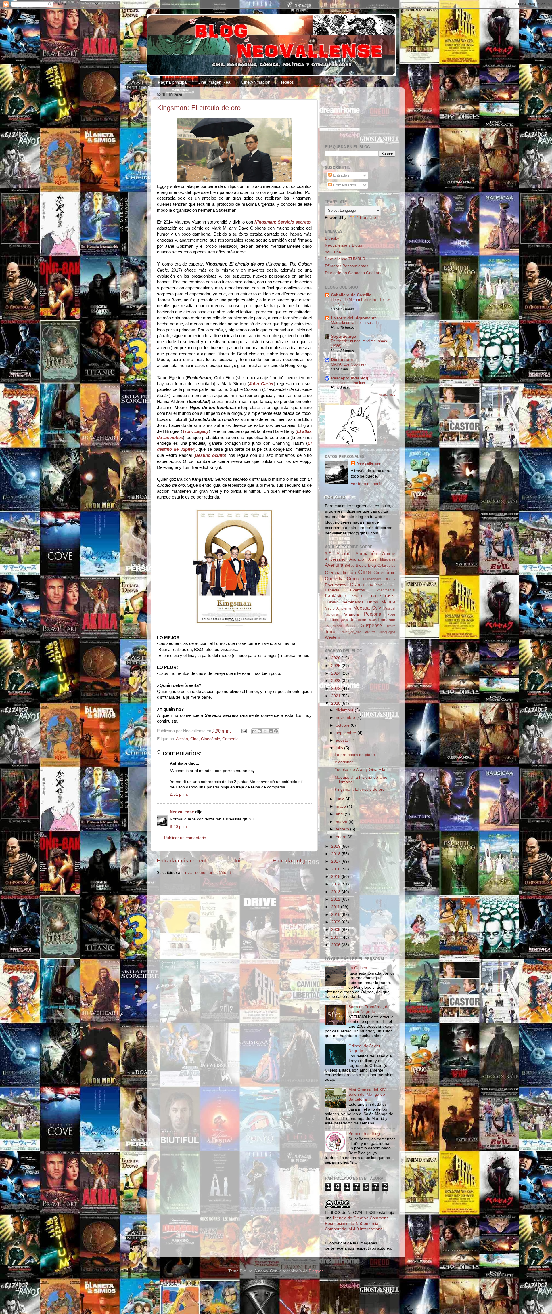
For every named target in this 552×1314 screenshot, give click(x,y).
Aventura (334, 565)
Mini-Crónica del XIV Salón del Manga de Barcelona (367, 1094)
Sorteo (351, 626)
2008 (336, 929)
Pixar (391, 614)
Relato (372, 620)
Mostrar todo (387, 394)
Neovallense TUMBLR (345, 259)
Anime (388, 553)
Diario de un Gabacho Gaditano (354, 273)
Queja (344, 620)
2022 (336, 688)
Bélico (349, 566)
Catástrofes (386, 566)
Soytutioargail (345, 336)
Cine (194, 739)
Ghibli (390, 596)
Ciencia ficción (340, 572)
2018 (336, 854)
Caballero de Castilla (351, 295)
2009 (336, 922)
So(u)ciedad (333, 626)
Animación (366, 553)
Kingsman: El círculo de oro (199, 108)
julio (340, 748)
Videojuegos (386, 632)
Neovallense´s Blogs (343, 245)
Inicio (241, 860)
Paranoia (350, 614)
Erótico (390, 585)
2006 (336, 945)
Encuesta (375, 585)
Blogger (316, 1271)
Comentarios (344, 185)
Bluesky (332, 238)
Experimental (385, 590)
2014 (336, 884)
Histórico (332, 602)
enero (342, 837)
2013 (336, 892)
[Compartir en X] (265, 731)
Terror (331, 631)
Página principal (172, 82)
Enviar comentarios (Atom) (207, 872)
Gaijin (376, 596)
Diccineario (342, 360)
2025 (336, 666)
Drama (357, 584)
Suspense (371, 625)
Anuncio (356, 559)
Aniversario (335, 559)
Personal (373, 613)
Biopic (361, 565)
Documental (336, 585)
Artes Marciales (381, 559)
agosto (342, 740)
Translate (367, 217)
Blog (372, 565)
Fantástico (335, 595)
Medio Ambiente (338, 608)
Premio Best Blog (364, 1133)
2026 (336, 658)
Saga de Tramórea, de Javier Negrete (369, 1009)
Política (331, 620)
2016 (336, 869)
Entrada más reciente (183, 860)
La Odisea (357, 968)
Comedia (230, 739)
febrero (343, 829)
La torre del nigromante (354, 318)
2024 (336, 673)
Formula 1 (359, 596)
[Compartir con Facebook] (270, 731)
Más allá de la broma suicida (355, 322)
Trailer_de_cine (350, 632)
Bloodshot (344, 762)
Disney (389, 579)
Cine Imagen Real (214, 82)
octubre (343, 725)
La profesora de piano (355, 755)
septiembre (346, 733)
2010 (336, 914)
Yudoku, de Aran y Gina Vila (360, 769)
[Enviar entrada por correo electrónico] (243, 731)
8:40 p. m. (179, 826)
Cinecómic (210, 739)
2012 (336, 899)
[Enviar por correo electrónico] (254, 731)
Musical (389, 608)
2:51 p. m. (179, 794)
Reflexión (357, 620)
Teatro (390, 626)
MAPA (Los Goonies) (348, 364)
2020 (336, 703)
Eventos (357, 590)
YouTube (333, 252)
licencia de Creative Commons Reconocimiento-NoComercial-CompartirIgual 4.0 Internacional (356, 1223)
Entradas (340, 175)
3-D (328, 554)
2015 (336, 876)
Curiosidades (372, 579)
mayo (341, 806)
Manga (388, 601)
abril (340, 814)
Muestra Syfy (367, 607)
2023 (336, 681)
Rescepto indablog (349, 378)
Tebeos (287, 82)
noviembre (346, 717)
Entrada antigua (292, 860)
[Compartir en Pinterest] (276, 731)
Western (332, 637)
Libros (372, 602)
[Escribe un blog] (259, 731)
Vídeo (370, 632)
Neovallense (182, 812)
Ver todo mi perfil (366, 484)
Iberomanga (353, 602)
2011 (336, 907)
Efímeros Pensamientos (346, 266)
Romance (386, 620)
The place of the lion (348, 383)
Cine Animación (255, 82)
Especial (332, 590)
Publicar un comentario (185, 838)
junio (341, 799)
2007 (336, 937)
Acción (182, 739)
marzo (342, 822)
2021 (336, 696)
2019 (336, 846)
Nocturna (331, 614)
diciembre (345, 710)
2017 (336, 861)
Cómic (353, 578)
